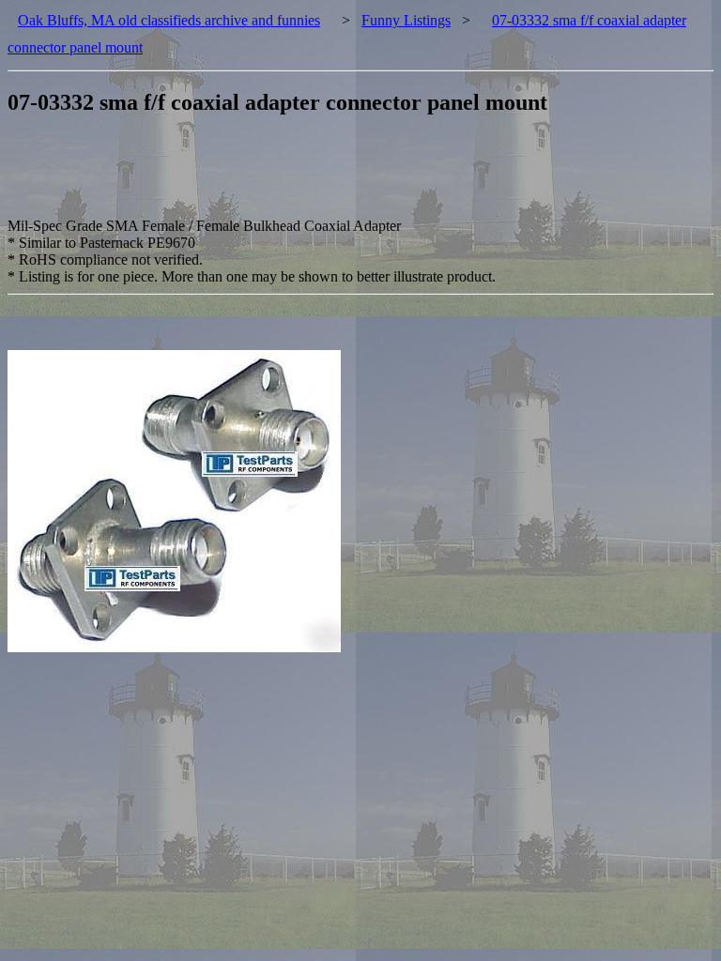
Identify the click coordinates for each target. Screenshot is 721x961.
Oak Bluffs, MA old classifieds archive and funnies (169, 20)
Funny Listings (406, 20)
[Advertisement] (349, 175)
